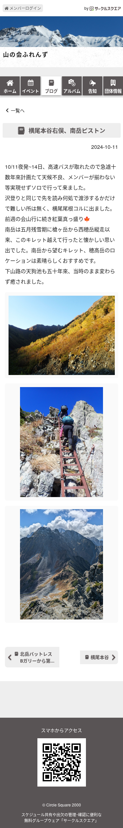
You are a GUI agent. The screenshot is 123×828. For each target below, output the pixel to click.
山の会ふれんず (26, 54)
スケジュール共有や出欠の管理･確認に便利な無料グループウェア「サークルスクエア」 (61, 817)
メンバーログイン (25, 8)
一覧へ (18, 110)
